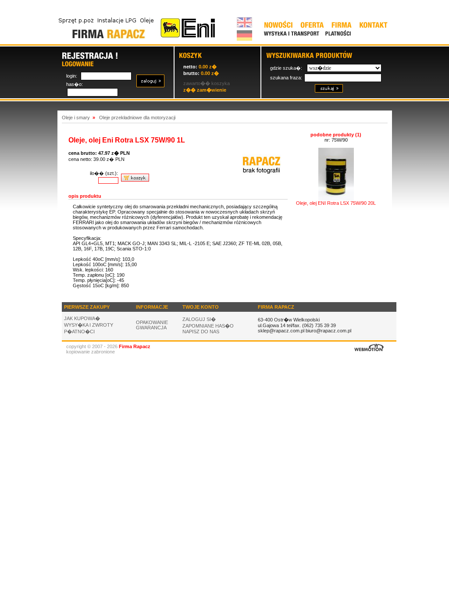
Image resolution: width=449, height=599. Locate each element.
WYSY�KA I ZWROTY (88, 325)
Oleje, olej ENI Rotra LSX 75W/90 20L (336, 203)
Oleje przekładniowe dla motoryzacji (137, 117)
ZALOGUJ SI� (199, 319)
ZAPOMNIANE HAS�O (208, 325)
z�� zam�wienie (204, 90)
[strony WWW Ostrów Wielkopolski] (369, 352)
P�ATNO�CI (79, 331)
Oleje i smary (76, 117)
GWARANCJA (151, 327)
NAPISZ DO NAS (200, 331)
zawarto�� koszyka (206, 83)
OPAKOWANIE (152, 322)
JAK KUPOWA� (82, 318)
